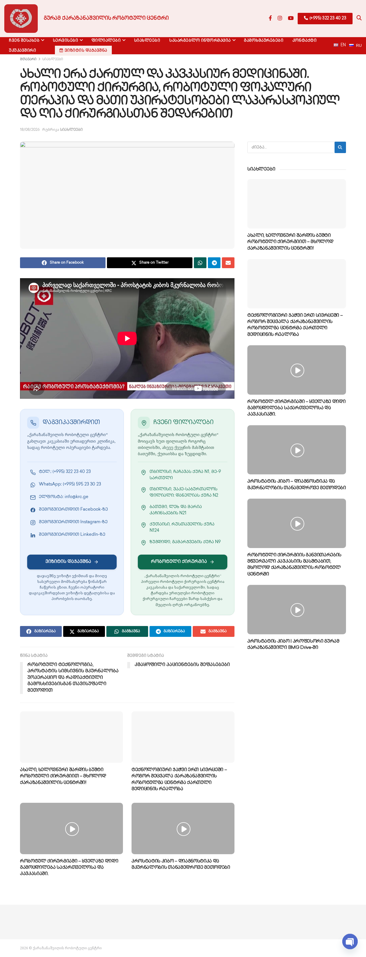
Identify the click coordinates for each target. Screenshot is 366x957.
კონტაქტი (305, 41)
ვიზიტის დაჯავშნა (86, 51)
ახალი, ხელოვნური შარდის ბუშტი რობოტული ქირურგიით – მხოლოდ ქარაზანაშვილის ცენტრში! (63, 776)
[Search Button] (359, 18)
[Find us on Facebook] (270, 18)
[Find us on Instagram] (280, 18)
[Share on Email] (228, 262)
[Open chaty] (350, 942)
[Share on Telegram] (214, 262)
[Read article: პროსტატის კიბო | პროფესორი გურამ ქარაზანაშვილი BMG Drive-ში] (296, 609)
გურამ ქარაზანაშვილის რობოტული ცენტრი (106, 18)
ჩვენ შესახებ (24, 41)
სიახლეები (147, 41)
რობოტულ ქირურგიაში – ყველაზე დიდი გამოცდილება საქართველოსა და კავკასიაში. (69, 868)
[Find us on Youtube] (291, 18)
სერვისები (65, 41)
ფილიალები (106, 41)
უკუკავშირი (22, 51)
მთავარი (28, 59)
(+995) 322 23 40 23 (327, 18)
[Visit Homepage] (21, 18)
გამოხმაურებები (263, 41)
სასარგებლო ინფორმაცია (200, 41)
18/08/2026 (30, 130)
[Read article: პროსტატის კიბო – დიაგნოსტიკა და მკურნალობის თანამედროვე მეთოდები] (183, 828)
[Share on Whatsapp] (200, 262)
